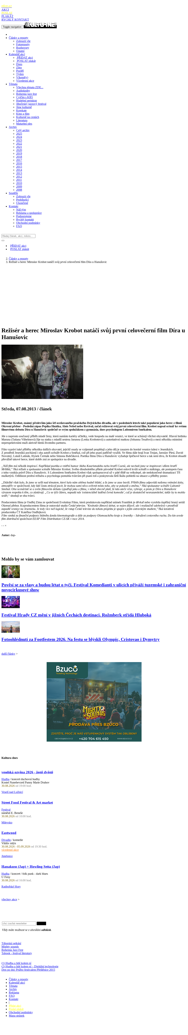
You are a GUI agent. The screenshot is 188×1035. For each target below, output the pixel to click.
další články (8, 653)
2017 (19, 160)
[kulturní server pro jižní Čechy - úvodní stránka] (40, 26)
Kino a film (22, 113)
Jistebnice (7, 856)
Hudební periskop (26, 100)
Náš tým (21, 209)
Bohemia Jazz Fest (12, 949)
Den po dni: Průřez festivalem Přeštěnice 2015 (28, 969)
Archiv (13, 127)
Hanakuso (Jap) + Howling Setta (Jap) (30, 866)
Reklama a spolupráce (29, 212)
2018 (19, 156)
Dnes (19, 64)
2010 (19, 183)
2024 (19, 136)
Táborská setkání (11, 943)
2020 (19, 150)
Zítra (19, 67)
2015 (19, 166)
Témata (13, 84)
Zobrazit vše (23, 41)
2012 (19, 176)
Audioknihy (23, 90)
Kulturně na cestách (27, 117)
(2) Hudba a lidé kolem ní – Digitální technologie (29, 966)
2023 (19, 140)
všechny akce (9, 899)
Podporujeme (24, 216)
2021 (19, 146)
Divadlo (6, 839)
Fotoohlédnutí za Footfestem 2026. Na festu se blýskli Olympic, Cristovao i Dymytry (80, 639)
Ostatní (20, 51)
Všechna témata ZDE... (29, 87)
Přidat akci (15, 1005)
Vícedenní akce (25, 80)
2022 (19, 143)
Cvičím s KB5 (24, 97)
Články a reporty (18, 37)
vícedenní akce (10, 849)
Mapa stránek (16, 1015)
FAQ (19, 226)
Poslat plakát (16, 1009)
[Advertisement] (94, 292)
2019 (19, 153)
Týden (20, 74)
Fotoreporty (23, 44)
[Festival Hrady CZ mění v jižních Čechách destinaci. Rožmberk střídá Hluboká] (10, 607)
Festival (5, 809)
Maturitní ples (24, 123)
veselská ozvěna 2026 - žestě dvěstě (27, 772)
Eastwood (8, 833)
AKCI (6, 8)
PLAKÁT (7, 14)
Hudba (5, 779)
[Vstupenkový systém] (94, 740)
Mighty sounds (10, 946)
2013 (19, 173)
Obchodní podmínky (28, 222)
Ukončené (22, 203)
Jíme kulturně (24, 107)
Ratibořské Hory (11, 886)
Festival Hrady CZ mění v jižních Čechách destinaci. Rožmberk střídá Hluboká (76, 615)
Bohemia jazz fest (26, 93)
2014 (19, 169)
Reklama (14, 992)
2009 (19, 186)
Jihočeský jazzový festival (31, 103)
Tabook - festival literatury (16, 953)
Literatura (21, 120)
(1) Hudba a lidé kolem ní (16, 963)
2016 (19, 163)
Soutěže (13, 193)
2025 (19, 133)
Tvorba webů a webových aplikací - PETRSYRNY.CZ (61, 1028)
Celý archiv (23, 130)
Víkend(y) (22, 77)
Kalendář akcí (17, 54)
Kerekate (21, 110)
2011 (19, 179)
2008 (19, 189)
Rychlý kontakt (25, 219)
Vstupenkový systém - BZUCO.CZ (22, 1031)
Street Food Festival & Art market (27, 802)
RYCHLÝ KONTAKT (15, 19)
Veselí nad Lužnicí (12, 792)
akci (25, 57)
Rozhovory (22, 47)
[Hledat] (2, 240)
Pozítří (20, 70)
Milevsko (6, 822)
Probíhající (22, 199)
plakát (26, 60)
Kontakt (13, 206)
